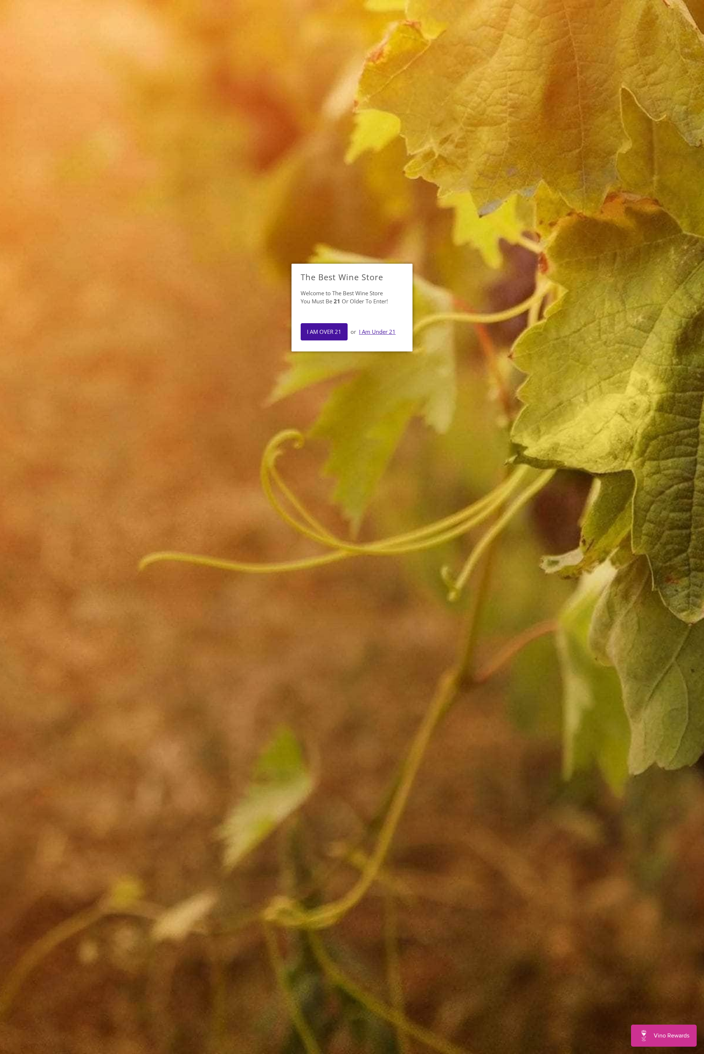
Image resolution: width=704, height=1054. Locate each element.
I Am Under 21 (377, 331)
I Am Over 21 (324, 331)
